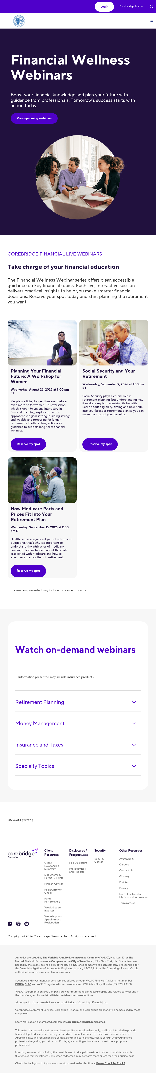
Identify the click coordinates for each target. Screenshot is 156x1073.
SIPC (28, 984)
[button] (104, 7)
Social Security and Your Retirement (108, 373)
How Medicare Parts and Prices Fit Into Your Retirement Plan (37, 514)
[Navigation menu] (152, 18)
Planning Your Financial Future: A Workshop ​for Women (36, 376)
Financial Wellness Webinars (70, 68)
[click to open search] (152, 5)
